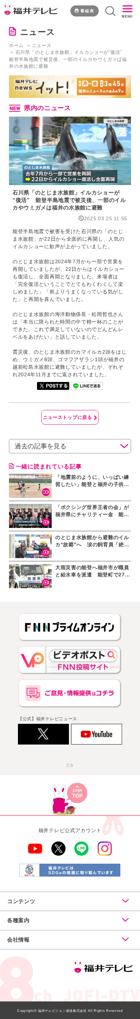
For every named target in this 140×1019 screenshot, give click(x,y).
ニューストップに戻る (67, 417)
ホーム (16, 45)
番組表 (87, 11)
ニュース (42, 45)
